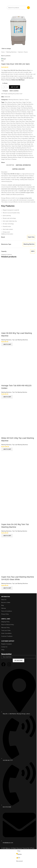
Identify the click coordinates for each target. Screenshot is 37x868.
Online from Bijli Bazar (18, 79)
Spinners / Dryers (23, 52)
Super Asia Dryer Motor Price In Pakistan (18, 136)
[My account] (35, 2)
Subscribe (19, 660)
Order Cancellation (6, 633)
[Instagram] (9, 664)
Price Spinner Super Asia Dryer (13, 102)
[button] (7, 344)
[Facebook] (3, 664)
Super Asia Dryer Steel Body (12, 144)
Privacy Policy (5, 614)
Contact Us (4, 646)
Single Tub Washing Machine (25, 104)
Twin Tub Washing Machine (19, 392)
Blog (2, 605)
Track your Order (6, 630)
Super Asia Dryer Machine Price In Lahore (18, 127)
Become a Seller (5, 602)
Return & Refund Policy (7, 624)
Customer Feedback (6, 636)
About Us (3, 599)
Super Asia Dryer (20, 121)
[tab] (10, 165)
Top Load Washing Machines (20, 339)
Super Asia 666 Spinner (10, 117)
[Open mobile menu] (2, 2)
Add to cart (14, 87)
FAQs (2, 649)
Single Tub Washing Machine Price (10, 106)
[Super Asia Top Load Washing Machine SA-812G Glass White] (18, 554)
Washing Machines (11, 52)
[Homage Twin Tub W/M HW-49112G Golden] (18, 363)
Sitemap (3, 608)
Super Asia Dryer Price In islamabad (18, 138)
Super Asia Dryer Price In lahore (22, 140)
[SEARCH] (28, 7)
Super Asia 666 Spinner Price (25, 117)
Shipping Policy (5, 621)
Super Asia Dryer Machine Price (15, 123)
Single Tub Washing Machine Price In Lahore (23, 110)
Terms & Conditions (6, 611)
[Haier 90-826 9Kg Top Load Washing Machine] (18, 276)
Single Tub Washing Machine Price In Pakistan (14, 111)
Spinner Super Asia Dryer (22, 115)
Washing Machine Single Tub (16, 157)
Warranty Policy (5, 627)
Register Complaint (6, 644)
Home (3, 52)
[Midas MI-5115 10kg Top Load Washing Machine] (18, 415)
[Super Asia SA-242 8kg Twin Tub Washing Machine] (18, 468)
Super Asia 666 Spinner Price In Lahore (12, 119)
